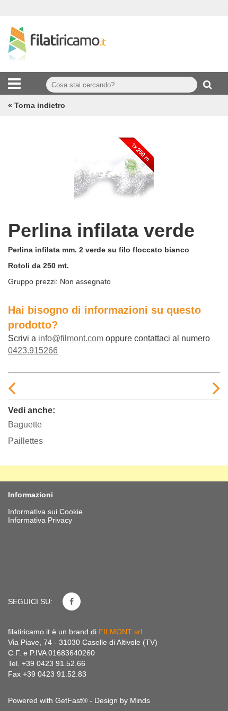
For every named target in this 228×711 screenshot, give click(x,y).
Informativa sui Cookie (45, 511)
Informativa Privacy (40, 520)
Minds (140, 700)
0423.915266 (33, 350)
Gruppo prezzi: (33, 281)
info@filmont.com (70, 338)
